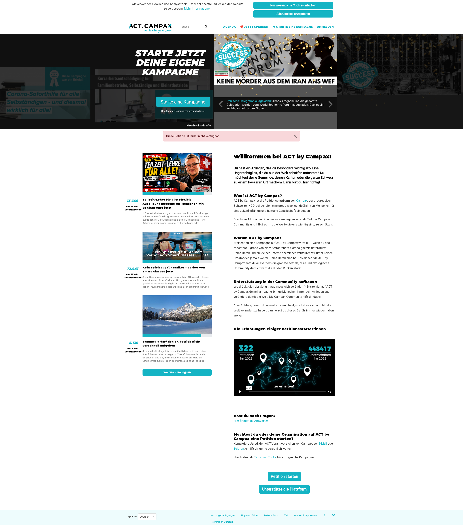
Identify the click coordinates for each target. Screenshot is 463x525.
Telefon (239, 448)
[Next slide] (330, 104)
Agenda (229, 26)
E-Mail (322, 443)
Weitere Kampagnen (177, 372)
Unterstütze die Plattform (284, 489)
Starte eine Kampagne (294, 26)
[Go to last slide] (221, 104)
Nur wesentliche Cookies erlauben (293, 5)
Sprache (132, 516)
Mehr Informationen (197, 8)
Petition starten (284, 476)
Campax (301, 200)
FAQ (286, 515)
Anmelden (325, 26)
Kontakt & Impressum (305, 515)
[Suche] (206, 27)
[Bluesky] (333, 515)
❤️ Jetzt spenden (254, 26)
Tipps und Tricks (265, 457)
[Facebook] (324, 515)
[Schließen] (295, 136)
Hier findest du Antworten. (251, 421)
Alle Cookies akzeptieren (293, 14)
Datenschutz (271, 515)
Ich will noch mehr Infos (199, 125)
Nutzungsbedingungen (223, 515)
